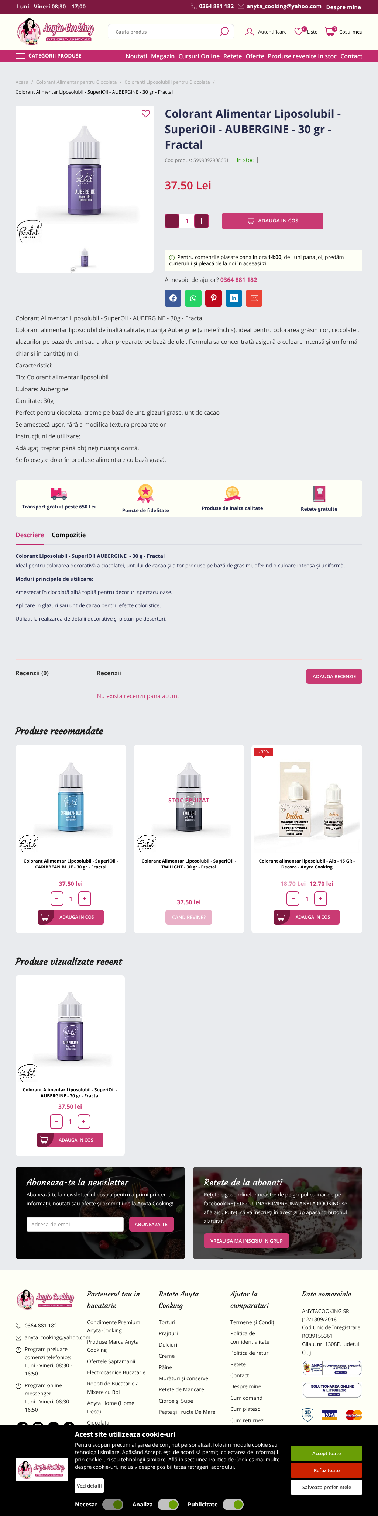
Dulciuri (168, 1344)
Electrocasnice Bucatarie (116, 1372)
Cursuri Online (199, 56)
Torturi (167, 1322)
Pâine (165, 1367)
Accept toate (326, 1453)
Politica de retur (249, 1353)
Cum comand (246, 1398)
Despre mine (245, 1386)
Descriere (30, 535)
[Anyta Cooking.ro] (42, 1469)
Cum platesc (245, 1409)
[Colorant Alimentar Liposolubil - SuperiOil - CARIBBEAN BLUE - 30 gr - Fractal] (71, 800)
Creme (167, 1356)
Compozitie (69, 535)
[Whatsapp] (193, 298)
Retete (232, 56)
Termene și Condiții (253, 1322)
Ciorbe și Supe (176, 1401)
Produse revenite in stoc (302, 56)
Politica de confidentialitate (249, 1337)
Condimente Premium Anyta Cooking (113, 1326)
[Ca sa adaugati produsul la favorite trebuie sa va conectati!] (146, 114)
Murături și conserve (183, 1378)
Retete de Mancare (181, 1389)
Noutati (136, 56)
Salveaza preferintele (326, 1487)
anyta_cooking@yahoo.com (50, 1337)
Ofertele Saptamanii (111, 1361)
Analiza (143, 1504)
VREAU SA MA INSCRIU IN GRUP (246, 1240)
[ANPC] (332, 1369)
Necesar (86, 1504)
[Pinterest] (213, 298)
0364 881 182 (238, 280)
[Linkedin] (234, 298)
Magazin (163, 56)
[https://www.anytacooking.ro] (56, 31)
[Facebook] (173, 298)
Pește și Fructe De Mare (187, 1412)
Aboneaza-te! (152, 1224)
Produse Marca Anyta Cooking (112, 1346)
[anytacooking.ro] (46, 1299)
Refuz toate (327, 1470)
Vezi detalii (89, 1485)
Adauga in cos (278, 220)
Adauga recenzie (334, 676)
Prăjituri (168, 1333)
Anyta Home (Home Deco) (110, 1407)
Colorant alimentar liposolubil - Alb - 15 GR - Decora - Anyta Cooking (307, 864)
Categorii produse (55, 56)
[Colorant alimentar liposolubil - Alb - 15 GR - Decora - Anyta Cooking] (306, 800)
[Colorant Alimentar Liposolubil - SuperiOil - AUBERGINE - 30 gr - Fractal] (70, 1030)
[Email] (254, 298)
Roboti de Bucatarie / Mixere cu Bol (112, 1387)
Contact (351, 56)
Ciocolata (98, 1422)
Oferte (255, 56)
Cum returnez (247, 1420)
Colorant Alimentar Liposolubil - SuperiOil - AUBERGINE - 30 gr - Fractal (70, 1093)
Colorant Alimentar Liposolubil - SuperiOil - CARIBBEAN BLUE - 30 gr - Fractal (71, 864)
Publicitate (203, 1504)
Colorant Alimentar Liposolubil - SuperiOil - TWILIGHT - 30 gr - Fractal (189, 864)
